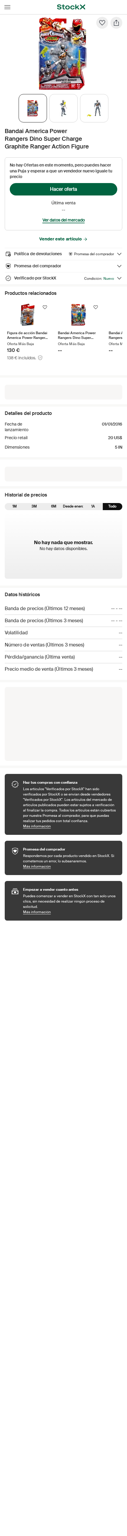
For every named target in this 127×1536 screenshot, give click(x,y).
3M (34, 506)
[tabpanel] (62, 53)
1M (14, 506)
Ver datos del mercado (64, 220)
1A (93, 506)
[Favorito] (102, 23)
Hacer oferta (63, 189)
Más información (69, 826)
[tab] (33, 108)
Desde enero (73, 506)
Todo (112, 506)
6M (53, 506)
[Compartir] (116, 23)
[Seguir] (45, 307)
